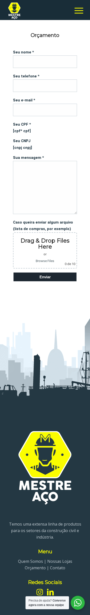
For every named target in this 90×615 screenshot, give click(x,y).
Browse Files (45, 261)
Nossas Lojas (59, 561)
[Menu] (76, 10)
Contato (57, 568)
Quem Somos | (32, 561)
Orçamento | (37, 568)
